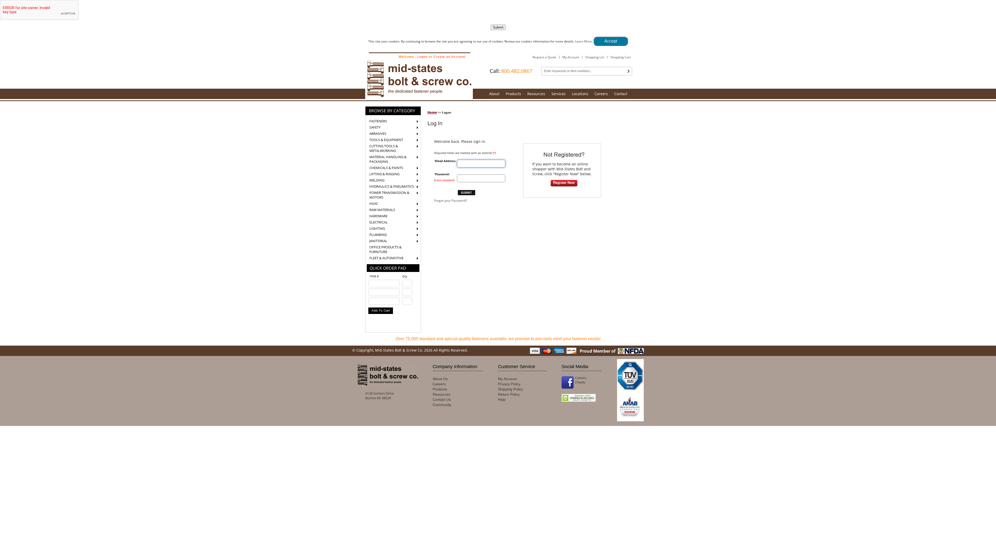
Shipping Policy (510, 389)
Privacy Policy (509, 384)
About (494, 93)
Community (442, 405)
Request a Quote (544, 57)
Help (502, 399)
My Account (570, 57)
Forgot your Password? (450, 200)
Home (432, 112)
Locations (580, 93)
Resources (536, 93)
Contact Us (442, 399)
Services (558, 93)
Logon (422, 57)
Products (513, 93)
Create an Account (449, 57)
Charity (580, 382)
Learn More (583, 41)
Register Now (564, 183)
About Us (440, 379)
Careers (601, 93)
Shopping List (594, 57)
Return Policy (509, 394)
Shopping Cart (620, 57)
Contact (620, 93)
